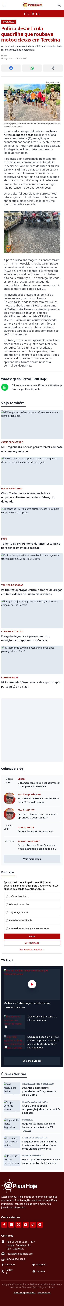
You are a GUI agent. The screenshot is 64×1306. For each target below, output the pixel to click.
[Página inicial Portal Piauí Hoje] (32, 5)
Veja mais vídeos (32, 1060)
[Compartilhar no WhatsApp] (32, 68)
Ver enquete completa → (32, 949)
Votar (32, 936)
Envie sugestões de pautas (27, 389)
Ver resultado (32, 942)
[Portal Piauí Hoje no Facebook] (4, 1225)
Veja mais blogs (32, 859)
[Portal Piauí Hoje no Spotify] (40, 1225)
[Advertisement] (32, 730)
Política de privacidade (24, 1292)
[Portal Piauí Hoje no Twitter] (18, 1225)
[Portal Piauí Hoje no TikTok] (33, 1225)
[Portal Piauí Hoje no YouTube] (26, 1225)
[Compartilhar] (53, 68)
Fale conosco (44, 1292)
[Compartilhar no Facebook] (11, 68)
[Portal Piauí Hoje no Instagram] (11, 1225)
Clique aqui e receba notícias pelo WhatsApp (37, 385)
